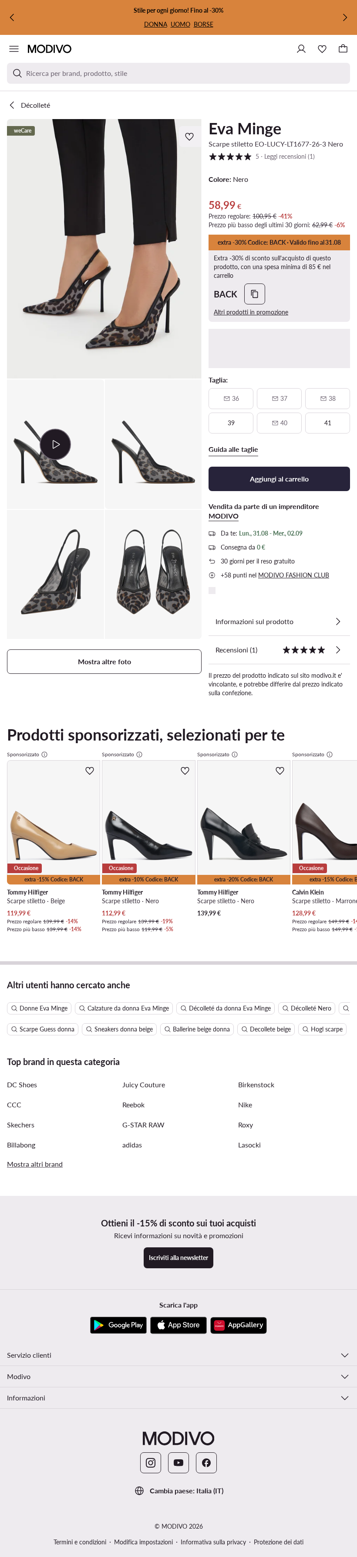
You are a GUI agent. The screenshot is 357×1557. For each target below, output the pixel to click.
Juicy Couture (143, 1084)
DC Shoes (22, 1084)
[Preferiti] (322, 48)
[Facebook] (206, 1462)
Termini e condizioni (80, 1542)
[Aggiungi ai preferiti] (190, 136)
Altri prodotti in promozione (251, 312)
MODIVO (224, 516)
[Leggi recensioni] (337, 649)
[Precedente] (12, 17)
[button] (104, 249)
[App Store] (178, 1325)
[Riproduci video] (55, 444)
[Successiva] (344, 17)
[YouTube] (178, 1462)
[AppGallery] (238, 1325)
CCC (14, 1104)
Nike (245, 1104)
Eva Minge (245, 128)
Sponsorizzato (23, 754)
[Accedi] (301, 48)
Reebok (133, 1104)
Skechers (20, 1124)
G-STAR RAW (143, 1124)
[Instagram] (150, 1462)
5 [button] (262, 156)
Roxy (245, 1124)
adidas (132, 1144)
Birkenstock (256, 1084)
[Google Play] (118, 1325)
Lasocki (249, 1144)
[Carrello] (343, 48)
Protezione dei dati (278, 1542)
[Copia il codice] (254, 293)
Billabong (21, 1144)
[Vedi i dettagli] (337, 621)
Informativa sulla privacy (213, 1542)
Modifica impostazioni (143, 1542)
